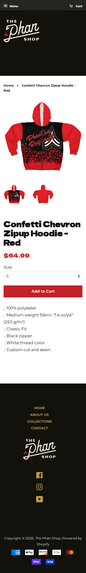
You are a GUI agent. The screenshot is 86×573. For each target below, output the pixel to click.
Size (8, 267)
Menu (13, 6)
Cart (78, 6)
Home (9, 85)
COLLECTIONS (39, 421)
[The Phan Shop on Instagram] (39, 488)
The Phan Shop (47, 538)
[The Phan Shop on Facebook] (39, 476)
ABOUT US (39, 415)
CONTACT (39, 428)
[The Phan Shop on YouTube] (39, 500)
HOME (39, 408)
